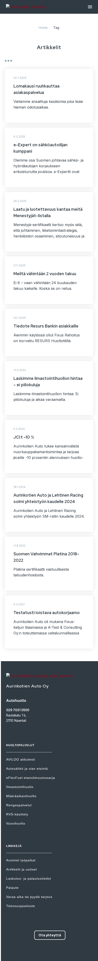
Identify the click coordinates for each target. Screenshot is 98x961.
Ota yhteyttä (50, 935)
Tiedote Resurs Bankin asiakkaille (45, 326)
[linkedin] (54, 952)
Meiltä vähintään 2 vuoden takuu (44, 273)
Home (43, 27)
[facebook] (37, 952)
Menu (90, 6)
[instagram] (46, 952)
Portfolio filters (8, 60)
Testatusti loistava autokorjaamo (46, 612)
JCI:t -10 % (23, 437)
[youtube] (62, 952)
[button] (88, 117)
